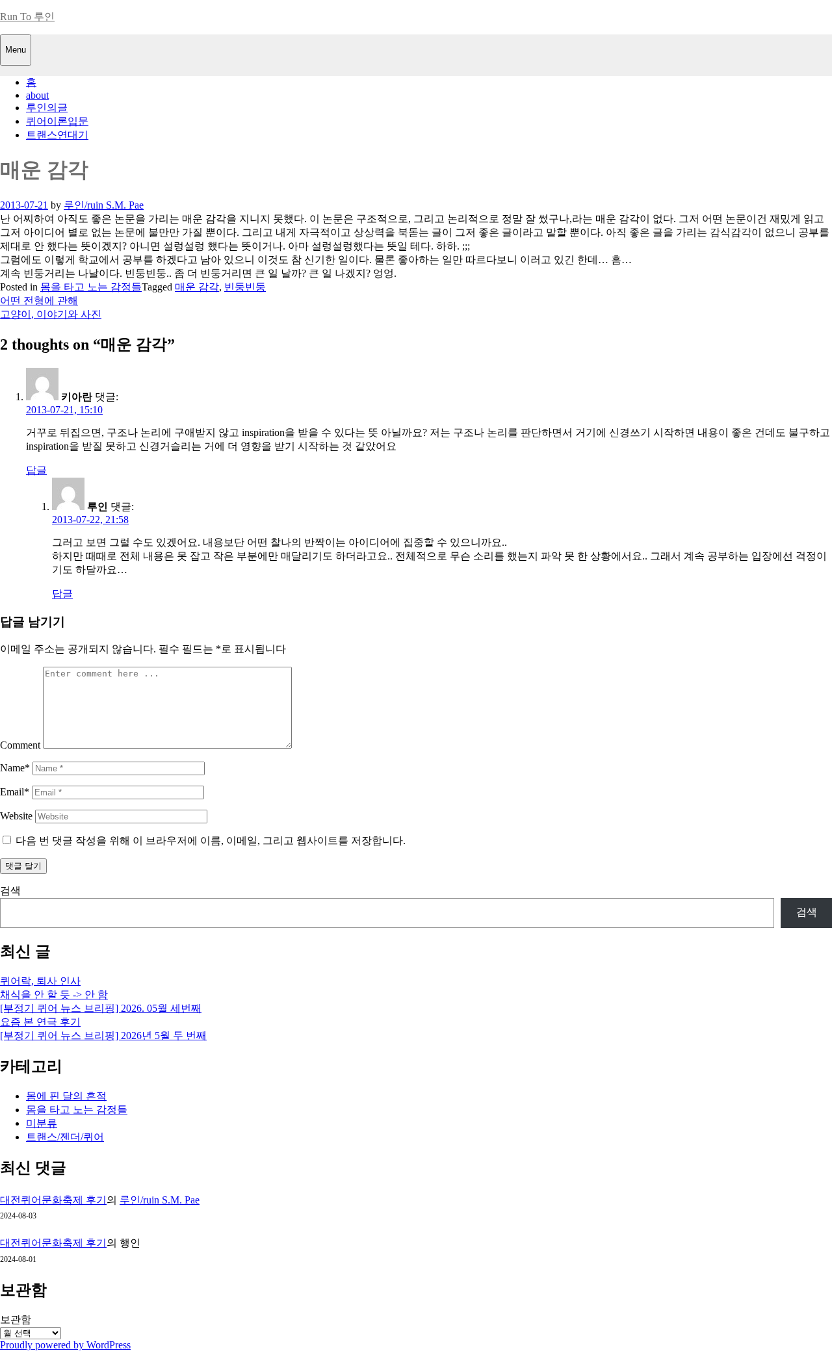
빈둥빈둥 (245, 286)
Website (16, 815)
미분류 (41, 1123)
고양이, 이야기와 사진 (50, 314)
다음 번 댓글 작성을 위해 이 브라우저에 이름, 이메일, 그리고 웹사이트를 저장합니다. (211, 840)
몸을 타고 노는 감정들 (91, 286)
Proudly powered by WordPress (65, 1344)
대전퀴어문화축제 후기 (53, 1199)
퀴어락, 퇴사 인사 (40, 980)
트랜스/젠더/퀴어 (65, 1136)
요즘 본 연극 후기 (40, 1021)
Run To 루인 (27, 16)
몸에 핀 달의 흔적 (66, 1095)
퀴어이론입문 (57, 121)
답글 (36, 470)
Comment (20, 745)
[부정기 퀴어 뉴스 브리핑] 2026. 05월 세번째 (101, 1008)
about (37, 95)
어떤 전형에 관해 (39, 300)
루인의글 (47, 107)
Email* (14, 791)
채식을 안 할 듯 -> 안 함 (54, 994)
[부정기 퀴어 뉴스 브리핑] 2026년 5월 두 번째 (103, 1035)
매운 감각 (197, 286)
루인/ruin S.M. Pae (104, 205)
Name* (15, 767)
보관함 (15, 1319)
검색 (10, 890)
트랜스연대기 (57, 134)
